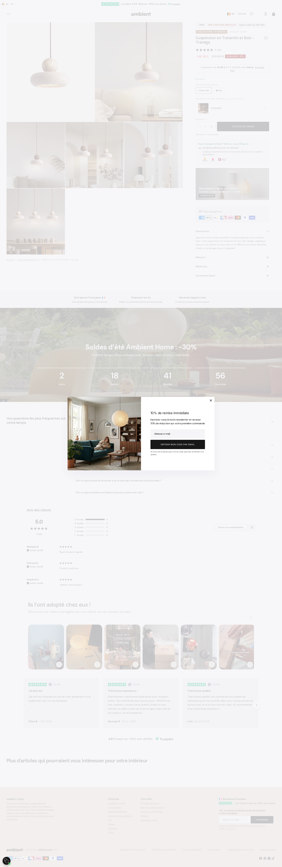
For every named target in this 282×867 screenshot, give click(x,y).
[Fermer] (210, 400)
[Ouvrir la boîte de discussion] (6, 861)
